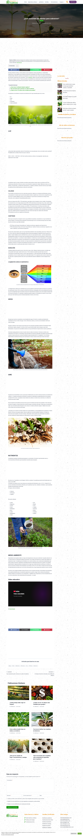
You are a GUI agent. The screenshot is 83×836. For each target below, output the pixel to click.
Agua (10, 665)
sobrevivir (35, 665)
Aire (13, 665)
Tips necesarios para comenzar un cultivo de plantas (22, 88)
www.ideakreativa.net (64, 819)
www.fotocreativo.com (65, 820)
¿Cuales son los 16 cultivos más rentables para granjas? (22, 90)
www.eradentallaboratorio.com (67, 827)
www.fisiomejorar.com (65, 825)
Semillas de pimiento (46, 821)
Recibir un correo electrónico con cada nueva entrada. (19, 804)
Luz (27, 665)
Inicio (25, 2)
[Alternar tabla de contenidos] (16, 66)
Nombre (9, 795)
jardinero (30, 77)
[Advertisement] (30, 48)
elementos (18, 665)
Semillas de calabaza (46, 827)
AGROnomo (13, 706)
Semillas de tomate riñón (47, 819)
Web (41, 795)
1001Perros (73, 2)
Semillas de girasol (46, 825)
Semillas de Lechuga (46, 823)
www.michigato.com (64, 822)
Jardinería (41, 2)
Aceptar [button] (79, 833)
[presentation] (18, 693)
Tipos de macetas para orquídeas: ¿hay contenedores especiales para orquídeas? (42, 757)
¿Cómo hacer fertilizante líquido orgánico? (20, 87)
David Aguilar (12, 608)
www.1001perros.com (65, 823)
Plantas (30, 665)
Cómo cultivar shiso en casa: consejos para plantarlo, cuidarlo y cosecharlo (69, 86)
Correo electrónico (27, 795)
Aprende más (19, 62)
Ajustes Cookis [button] (73, 833)
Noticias (41, 20)
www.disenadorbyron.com (65, 817)
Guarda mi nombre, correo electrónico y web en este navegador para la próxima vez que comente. (26, 798)
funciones (23, 665)
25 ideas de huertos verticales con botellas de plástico (44, 673)
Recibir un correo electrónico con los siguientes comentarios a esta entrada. (24, 801)
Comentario (10, 780)
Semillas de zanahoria (47, 818)
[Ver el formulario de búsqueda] (67, 2)
